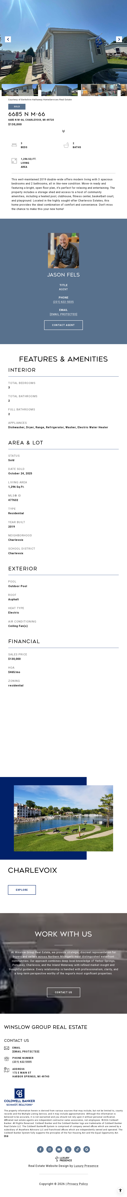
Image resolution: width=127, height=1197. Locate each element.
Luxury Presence (86, 1166)
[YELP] (68, 1149)
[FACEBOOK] (40, 1149)
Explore (22, 890)
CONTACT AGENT (63, 325)
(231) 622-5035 (63, 301)
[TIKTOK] (77, 1149)
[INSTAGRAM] (49, 1149)
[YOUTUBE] (59, 1149)
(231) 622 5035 (22, 1061)
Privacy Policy (77, 1184)
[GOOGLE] (86, 1149)
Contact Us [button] (63, 992)
